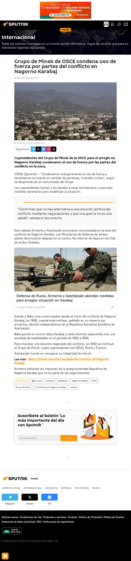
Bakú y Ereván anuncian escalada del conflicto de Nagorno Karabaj (61, 361)
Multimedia (82, 487)
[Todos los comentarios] (5, 556)
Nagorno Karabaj (80, 380)
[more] (112, 307)
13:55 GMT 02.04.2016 (26, 78)
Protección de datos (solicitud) (18, 521)
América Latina (11, 487)
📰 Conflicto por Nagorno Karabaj (50, 387)
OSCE (94, 380)
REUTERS (21, 143)
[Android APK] (12, 531)
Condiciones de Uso (31, 517)
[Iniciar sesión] (112, 24)
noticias (73, 387)
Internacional (22, 380)
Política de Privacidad (90, 517)
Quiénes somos (10, 517)
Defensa (66, 487)
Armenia (50, 380)
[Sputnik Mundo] (17, 27)
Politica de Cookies (113, 517)
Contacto (72, 517)
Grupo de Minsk (23, 387)
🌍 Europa (37, 380)
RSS (39, 521)
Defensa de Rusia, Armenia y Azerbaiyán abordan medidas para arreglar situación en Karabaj (65, 297)
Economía (51, 487)
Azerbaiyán (63, 380)
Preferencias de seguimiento (58, 521)
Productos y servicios (54, 517)
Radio (96, 487)
